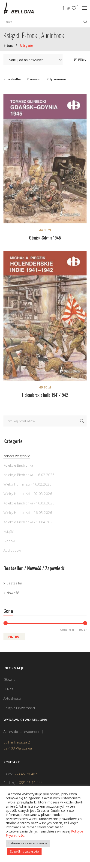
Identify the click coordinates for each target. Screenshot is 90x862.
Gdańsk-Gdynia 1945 (45, 238)
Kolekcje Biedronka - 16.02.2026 (28, 474)
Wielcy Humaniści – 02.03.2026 (27, 493)
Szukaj (82, 421)
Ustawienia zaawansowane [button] (28, 843)
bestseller (14, 79)
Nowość (12, 592)
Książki (8, 531)
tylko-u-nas (58, 79)
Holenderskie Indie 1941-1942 (45, 395)
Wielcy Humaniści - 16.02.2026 (27, 484)
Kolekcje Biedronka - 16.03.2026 (28, 503)
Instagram (68, 8)
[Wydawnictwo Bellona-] (18, 8)
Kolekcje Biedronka (18, 465)
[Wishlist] (74, 8)
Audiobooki (12, 550)
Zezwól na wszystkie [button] (24, 851)
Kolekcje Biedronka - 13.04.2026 (28, 522)
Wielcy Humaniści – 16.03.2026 (27, 512)
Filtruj (14, 636)
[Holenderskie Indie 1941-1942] (45, 316)
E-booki (9, 541)
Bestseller (14, 583)
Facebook (63, 8)
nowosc (35, 79)
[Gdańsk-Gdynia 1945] (45, 158)
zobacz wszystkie (16, 455)
